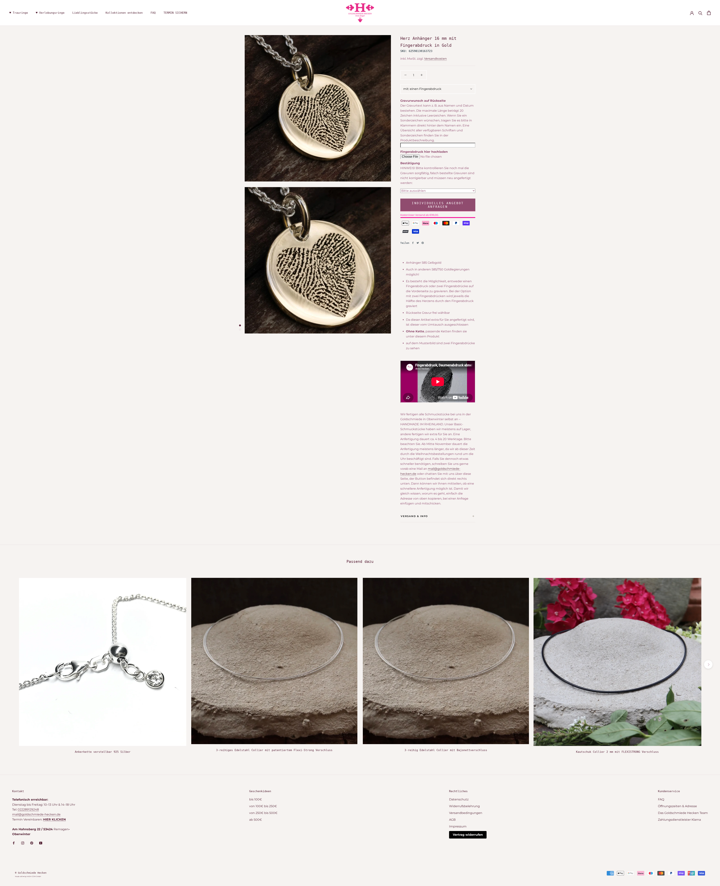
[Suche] (700, 13)
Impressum (457, 826)
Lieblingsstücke (85, 12)
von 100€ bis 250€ (263, 806)
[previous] (12, 664)
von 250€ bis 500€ (263, 813)
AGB (452, 819)
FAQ (153, 12)
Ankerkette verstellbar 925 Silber (102, 752)
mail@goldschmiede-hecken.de (36, 814)
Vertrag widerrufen (468, 834)
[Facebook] (413, 243)
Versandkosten (435, 58)
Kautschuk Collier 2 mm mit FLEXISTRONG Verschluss (617, 752)
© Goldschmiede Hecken (30, 872)
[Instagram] (22, 843)
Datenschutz (459, 799)
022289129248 (28, 809)
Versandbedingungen (465, 813)
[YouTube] (40, 843)
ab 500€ (255, 819)
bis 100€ (255, 799)
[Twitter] (418, 243)
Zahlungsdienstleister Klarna (679, 819)
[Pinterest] (423, 243)
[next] (708, 664)
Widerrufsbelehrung (464, 806)
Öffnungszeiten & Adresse (677, 806)
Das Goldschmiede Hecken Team (683, 813)
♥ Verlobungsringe (50, 12)
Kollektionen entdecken (124, 12)
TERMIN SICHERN (175, 12)
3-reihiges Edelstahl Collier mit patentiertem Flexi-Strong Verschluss (274, 750)
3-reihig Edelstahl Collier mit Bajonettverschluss (445, 750)
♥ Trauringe (18, 12)
